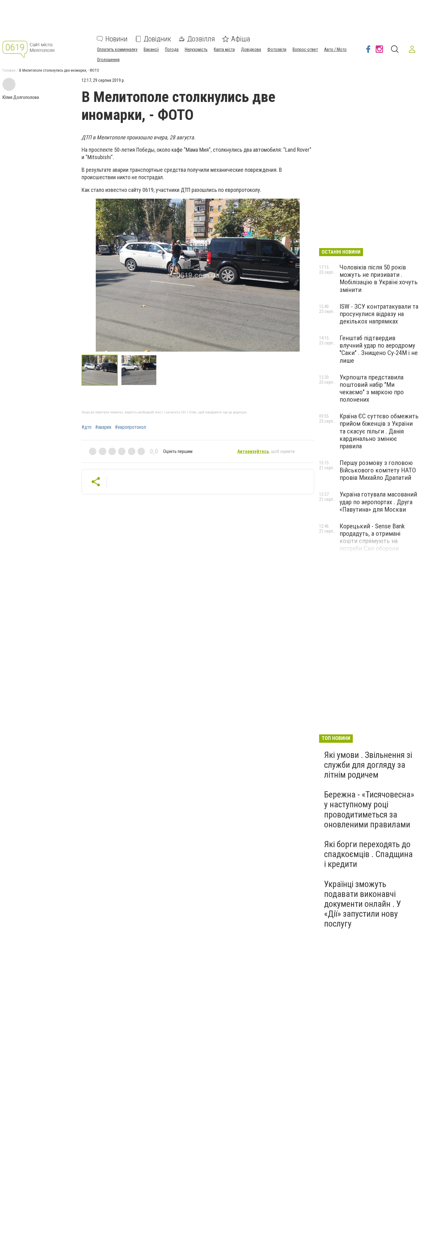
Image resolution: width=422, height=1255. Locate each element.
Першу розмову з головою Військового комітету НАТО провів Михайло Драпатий (378, 470)
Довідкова (251, 49)
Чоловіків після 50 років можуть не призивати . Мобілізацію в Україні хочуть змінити (379, 278)
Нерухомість (196, 49)
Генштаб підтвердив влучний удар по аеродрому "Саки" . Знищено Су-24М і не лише (379, 349)
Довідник (157, 39)
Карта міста (224, 49)
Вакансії (151, 49)
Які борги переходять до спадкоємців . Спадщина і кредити (368, 854)
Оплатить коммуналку (117, 49)
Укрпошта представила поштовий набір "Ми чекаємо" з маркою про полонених (372, 388)
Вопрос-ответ (305, 49)
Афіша (240, 39)
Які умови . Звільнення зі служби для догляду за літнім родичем (368, 765)
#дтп (86, 427)
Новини (116, 39)
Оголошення (108, 59)
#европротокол (130, 427)
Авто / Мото (335, 49)
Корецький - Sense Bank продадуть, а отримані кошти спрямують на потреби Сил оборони (372, 537)
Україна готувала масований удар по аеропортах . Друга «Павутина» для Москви (378, 502)
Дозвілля (201, 39)
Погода (172, 49)
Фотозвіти (276, 49)
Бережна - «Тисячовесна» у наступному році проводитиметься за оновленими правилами (369, 809)
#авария (103, 427)
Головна (8, 70)
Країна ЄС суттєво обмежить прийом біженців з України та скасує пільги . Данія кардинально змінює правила (379, 431)
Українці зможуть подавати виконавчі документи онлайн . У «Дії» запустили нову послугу (362, 904)
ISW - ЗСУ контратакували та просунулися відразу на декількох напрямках (379, 314)
